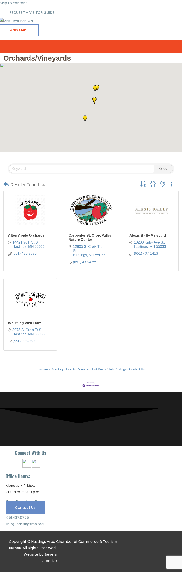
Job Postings (118, 369)
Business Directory (50, 369)
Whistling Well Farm (24, 323)
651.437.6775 (17, 517)
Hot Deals (99, 369)
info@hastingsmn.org (25, 524)
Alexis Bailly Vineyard (147, 235)
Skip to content (13, 3)
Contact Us (137, 369)
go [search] (165, 168)
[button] (95, 89)
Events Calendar (77, 369)
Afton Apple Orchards (26, 235)
